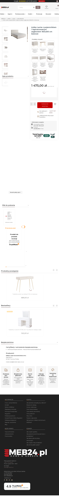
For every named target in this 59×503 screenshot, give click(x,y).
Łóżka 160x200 (20, 18)
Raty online (29, 416)
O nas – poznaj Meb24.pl (11, 402)
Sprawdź (41, 1)
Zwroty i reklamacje (31, 407)
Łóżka (13, 18)
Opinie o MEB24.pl (9, 407)
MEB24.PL (3, 18)
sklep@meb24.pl (8, 467)
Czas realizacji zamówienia (33, 411)
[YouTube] (12, 480)
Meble (9, 18)
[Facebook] (4, 480)
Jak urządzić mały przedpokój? (34, 442)
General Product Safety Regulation (13, 418)
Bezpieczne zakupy (31, 405)
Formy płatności (31, 413)
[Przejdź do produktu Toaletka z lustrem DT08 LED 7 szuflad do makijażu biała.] (25, 319)
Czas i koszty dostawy (32, 409)
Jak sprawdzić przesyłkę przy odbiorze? (36, 402)
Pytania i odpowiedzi (32, 418)
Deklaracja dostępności (10, 420)
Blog (6, 424)
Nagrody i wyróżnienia (10, 422)
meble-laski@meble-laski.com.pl (15, 362)
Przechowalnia (8, 436)
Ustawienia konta (9, 434)
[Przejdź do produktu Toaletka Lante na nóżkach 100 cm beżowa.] (25, 284)
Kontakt (7, 405)
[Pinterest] (6, 480)
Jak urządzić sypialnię (32, 431)
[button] (37, 7)
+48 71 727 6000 (52, 112)
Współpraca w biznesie (10, 409)
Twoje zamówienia (9, 431)
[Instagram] (9, 480)
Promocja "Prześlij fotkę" (11, 411)
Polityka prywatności (10, 416)
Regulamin (7, 413)
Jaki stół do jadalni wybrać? (33, 445)
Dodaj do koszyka (45, 105)
